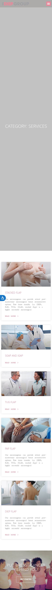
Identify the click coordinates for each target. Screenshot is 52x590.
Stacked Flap (13, 293)
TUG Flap (10, 402)
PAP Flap (10, 449)
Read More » (12, 316)
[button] (48, 4)
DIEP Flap (10, 512)
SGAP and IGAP (14, 356)
